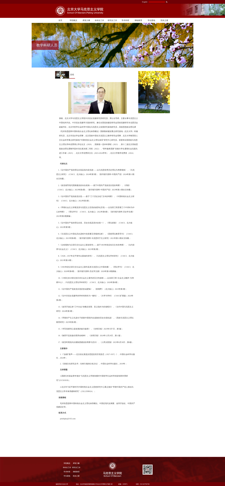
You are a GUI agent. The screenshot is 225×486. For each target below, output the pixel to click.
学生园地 (151, 20)
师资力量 (86, 20)
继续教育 (138, 20)
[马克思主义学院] (88, 10)
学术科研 (125, 20)
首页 (60, 20)
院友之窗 (164, 20)
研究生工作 (112, 20)
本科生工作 (99, 20)
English (144, 2)
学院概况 (73, 20)
